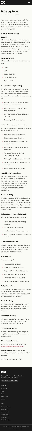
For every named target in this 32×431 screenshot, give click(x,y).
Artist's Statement (5, 420)
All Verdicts (4, 388)
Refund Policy (4, 414)
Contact (3, 399)
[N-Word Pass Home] (3, 2)
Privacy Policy (4, 409)
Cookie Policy (4, 412)
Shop (2, 393)
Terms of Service (5, 406)
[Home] (3, 372)
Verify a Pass (4, 396)
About (2, 391)
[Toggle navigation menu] (29, 2)
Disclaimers (4, 417)
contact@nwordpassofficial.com (12, 346)
